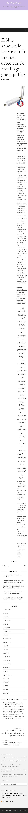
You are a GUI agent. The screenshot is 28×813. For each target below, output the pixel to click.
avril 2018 (6, 693)
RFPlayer (19, 553)
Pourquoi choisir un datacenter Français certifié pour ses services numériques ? (13, 581)
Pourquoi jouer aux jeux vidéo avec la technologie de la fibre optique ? (12, 592)
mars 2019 (6, 653)
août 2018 (6, 678)
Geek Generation (16, 709)
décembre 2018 (7, 664)
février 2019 (6, 656)
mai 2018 (5, 689)
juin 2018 (5, 686)
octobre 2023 (6, 609)
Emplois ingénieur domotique (19, 795)
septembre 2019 (7, 642)
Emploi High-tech (6, 797)
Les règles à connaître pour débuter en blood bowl (13, 575)
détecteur (20, 547)
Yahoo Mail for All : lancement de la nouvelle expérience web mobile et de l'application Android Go (13, 733)
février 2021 (6, 627)
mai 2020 (5, 635)
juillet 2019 (6, 646)
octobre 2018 (6, 671)
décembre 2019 (7, 638)
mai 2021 (5, 624)
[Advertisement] (14, 19)
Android (23, 543)
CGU (18, 810)
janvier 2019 (6, 660)
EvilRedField (14, 3)
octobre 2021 (6, 620)
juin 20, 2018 (5, 79)
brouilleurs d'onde (21, 545)
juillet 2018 (6, 682)
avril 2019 (6, 649)
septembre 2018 (7, 675)
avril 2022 (6, 616)
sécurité (19, 555)
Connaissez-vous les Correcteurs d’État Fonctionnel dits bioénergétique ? (13, 587)
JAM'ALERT (20, 551)
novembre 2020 (7, 631)
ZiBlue (19, 556)
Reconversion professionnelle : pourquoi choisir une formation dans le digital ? (13, 598)
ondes (19, 552)
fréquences (20, 549)
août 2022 (6, 613)
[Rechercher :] (14, 566)
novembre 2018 (7, 667)
